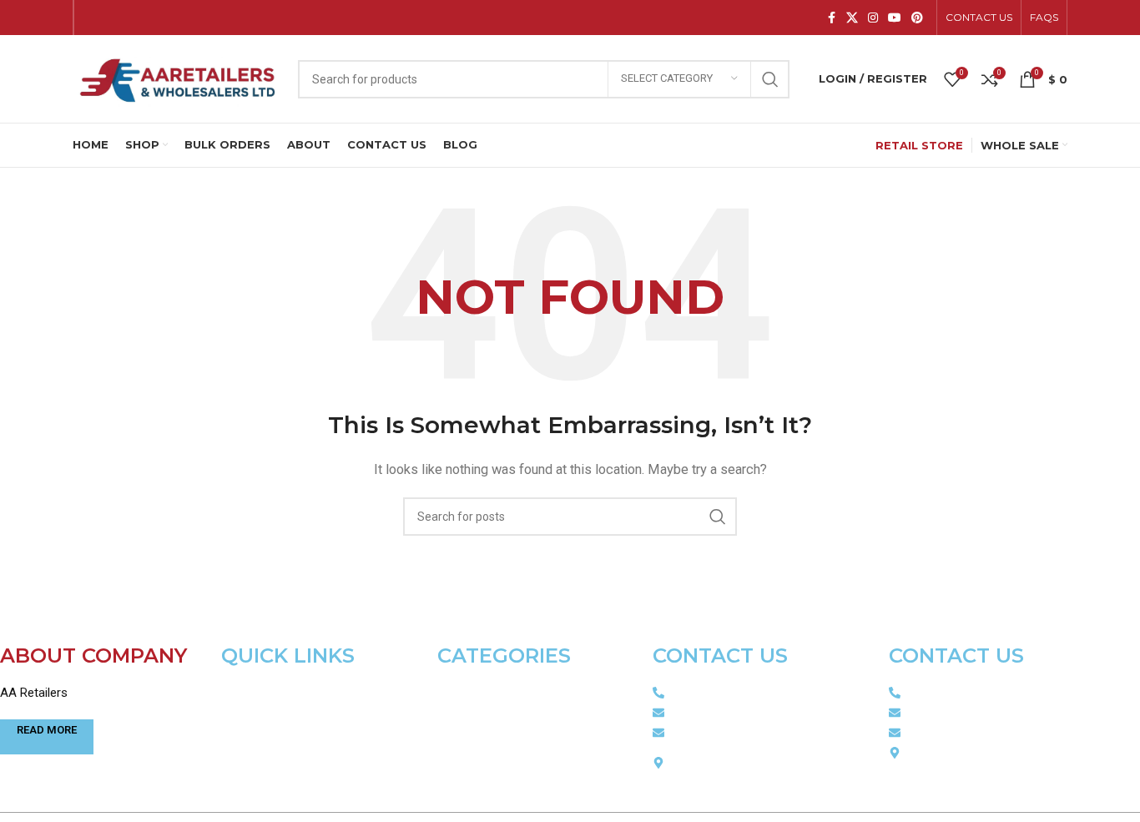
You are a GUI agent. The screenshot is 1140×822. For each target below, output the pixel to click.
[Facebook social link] (831, 18)
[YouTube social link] (894, 18)
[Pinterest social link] (917, 18)
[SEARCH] (770, 79)
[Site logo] (177, 77)
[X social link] (852, 18)
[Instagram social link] (873, 18)
